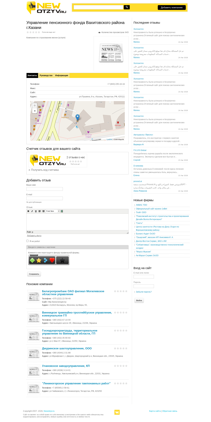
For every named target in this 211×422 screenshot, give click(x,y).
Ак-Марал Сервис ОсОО (147, 255)
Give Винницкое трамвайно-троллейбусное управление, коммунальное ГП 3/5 (120, 312)
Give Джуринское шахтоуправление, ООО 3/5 (120, 348)
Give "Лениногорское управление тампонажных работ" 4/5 (123, 383)
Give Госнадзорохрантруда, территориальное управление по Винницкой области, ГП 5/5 (126, 330)
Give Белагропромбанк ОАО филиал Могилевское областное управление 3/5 (120, 291)
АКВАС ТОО (141, 205)
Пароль (137, 282)
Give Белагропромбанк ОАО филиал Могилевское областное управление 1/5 (115, 291)
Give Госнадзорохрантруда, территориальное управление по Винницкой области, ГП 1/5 (115, 330)
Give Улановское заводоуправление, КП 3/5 (120, 366)
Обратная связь (169, 411)
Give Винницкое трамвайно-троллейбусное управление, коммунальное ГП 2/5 (118, 312)
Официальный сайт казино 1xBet (151, 209)
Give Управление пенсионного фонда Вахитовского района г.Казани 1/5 (27, 32)
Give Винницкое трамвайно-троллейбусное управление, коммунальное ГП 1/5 (115, 312)
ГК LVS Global (140, 150)
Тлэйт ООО (141, 212)
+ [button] (35, 105)
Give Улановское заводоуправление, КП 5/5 (126, 366)
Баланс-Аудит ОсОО (145, 234)
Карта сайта (155, 411)
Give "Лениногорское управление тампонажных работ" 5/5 (126, 383)
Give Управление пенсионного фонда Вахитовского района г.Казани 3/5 (33, 32)
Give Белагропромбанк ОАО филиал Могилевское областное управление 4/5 (123, 291)
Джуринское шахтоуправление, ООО (67, 348)
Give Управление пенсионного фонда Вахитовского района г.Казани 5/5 (39, 32)
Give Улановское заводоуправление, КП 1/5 (115, 366)
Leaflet (109, 139)
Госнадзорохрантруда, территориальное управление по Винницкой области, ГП (69, 332)
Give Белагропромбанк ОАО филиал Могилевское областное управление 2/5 (118, 291)
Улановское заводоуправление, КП (66, 365)
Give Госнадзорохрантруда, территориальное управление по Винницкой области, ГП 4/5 (123, 330)
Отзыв (29, 207)
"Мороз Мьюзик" (143, 252)
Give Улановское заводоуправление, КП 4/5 (123, 366)
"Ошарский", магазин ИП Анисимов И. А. (154, 237)
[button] (28, 211)
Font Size (50, 211)
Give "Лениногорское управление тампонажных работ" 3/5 (120, 383)
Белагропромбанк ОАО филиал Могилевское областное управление (73, 293)
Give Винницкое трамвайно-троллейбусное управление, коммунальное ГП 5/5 (126, 312)
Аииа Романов (140, 191)
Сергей (137, 160)
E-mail (29, 194)
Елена (136, 175)
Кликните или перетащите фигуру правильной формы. (54, 253)
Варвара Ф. (139, 144)
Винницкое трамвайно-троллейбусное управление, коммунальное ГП (77, 314)
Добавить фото (34, 236)
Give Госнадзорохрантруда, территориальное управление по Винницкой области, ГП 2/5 (118, 330)
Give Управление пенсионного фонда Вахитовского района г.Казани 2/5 (30, 32)
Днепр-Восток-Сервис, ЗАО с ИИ (151, 241)
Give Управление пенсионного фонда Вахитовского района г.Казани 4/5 (36, 32)
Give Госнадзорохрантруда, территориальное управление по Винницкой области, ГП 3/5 (120, 330)
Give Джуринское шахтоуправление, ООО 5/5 (126, 348)
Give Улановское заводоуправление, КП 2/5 (118, 366)
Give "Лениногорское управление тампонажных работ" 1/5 (115, 383)
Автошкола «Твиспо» (143, 135)
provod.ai (138, 181)
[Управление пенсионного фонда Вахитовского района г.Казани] (111, 65)
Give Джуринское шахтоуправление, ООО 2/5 (118, 348)
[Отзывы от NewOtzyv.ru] (46, 14)
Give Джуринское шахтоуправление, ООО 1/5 (115, 348)
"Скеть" (139, 223)
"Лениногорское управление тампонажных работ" (76, 383)
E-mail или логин (141, 273)
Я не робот (35, 241)
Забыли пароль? (144, 292)
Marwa (137, 42)
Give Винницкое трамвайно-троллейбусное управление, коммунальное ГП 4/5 (123, 312)
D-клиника (138, 166)
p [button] (32, 232)
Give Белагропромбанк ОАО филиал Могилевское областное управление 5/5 (126, 291)
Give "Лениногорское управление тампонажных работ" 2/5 (118, 383)
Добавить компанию (172, 7)
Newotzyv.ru (49, 411)
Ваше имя (31, 185)
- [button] (35, 110)
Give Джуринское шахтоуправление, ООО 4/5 (123, 348)
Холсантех (139, 29)
